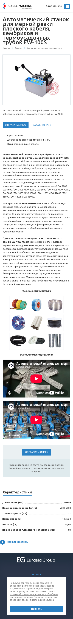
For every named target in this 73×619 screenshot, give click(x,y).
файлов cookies (30, 586)
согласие (44, 583)
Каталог (36, 574)
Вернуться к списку (17, 542)
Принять (36, 608)
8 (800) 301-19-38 (53, 6)
